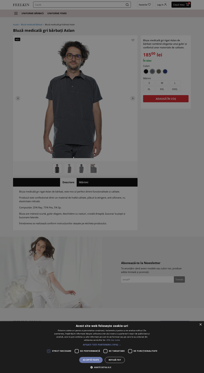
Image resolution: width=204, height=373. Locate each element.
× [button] (200, 324)
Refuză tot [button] (115, 360)
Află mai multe (113, 340)
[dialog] (102, 347)
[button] (102, 344)
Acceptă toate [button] (91, 360)
